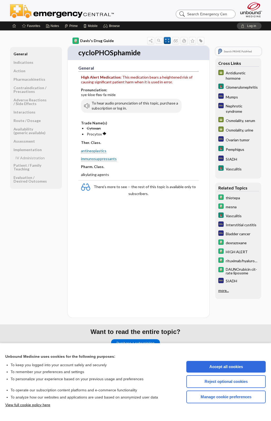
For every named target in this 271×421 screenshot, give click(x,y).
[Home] (14, 25)
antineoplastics (93, 150)
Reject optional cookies (226, 381)
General (20, 54)
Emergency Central (76, 11)
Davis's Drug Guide (97, 40)
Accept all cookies (226, 366)
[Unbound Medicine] (251, 9)
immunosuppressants (99, 158)
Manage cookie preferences (226, 397)
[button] (112, 25)
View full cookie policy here (27, 405)
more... (223, 290)
